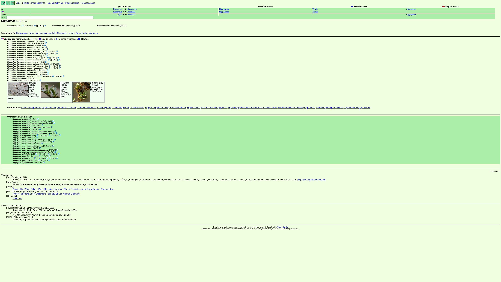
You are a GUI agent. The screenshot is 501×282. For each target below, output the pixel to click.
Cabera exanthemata (86, 108)
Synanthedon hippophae (87, 33)
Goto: (4, 17)
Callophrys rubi (104, 108)
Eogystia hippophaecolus (156, 108)
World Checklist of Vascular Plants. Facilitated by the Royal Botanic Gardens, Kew (76, 189)
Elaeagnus (117, 9)
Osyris (119, 15)
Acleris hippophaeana (31, 108)
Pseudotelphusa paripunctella (329, 108)
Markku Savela (282, 227)
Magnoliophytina (55, 3)
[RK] (29, 76)
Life (18, 3)
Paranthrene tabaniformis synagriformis (296, 108)
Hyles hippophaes (236, 108)
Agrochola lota (49, 108)
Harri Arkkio (96, 91)
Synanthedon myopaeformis (357, 108)
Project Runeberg (21, 194)
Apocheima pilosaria (66, 108)
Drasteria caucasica (25, 33)
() (411, 9)
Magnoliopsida (72, 3)
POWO (40, 26)
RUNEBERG (33, 80)
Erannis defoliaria (177, 108)
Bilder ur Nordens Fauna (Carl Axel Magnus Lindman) (55, 194)
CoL (19, 26)
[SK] (122, 26)
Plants (26, 3)
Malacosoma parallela (46, 33)
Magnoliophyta (38, 3)
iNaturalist (29, 26)
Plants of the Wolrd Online (25, 189)
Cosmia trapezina (120, 108)
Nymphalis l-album (65, 33)
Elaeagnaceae (88, 3)
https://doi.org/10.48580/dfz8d (311, 180)
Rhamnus (131, 12)
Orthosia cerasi (270, 108)
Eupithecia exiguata (196, 108)
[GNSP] (77, 26)
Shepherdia (132, 9)
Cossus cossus (137, 108)
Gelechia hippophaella (216, 108)
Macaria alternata (254, 108)
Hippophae (224, 9)
